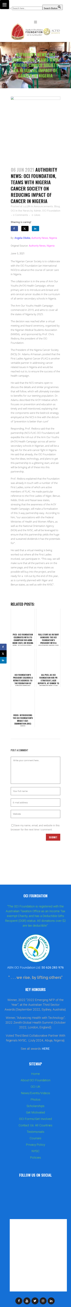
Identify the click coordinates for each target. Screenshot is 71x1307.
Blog (57, 206)
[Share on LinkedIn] (35, 228)
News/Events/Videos (35, 1093)
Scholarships (36, 1106)
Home (35, 1074)
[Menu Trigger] (4, 4)
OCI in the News (20, 210)
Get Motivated (35, 1112)
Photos (35, 1099)
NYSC (36, 1151)
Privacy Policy (35, 1145)
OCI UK (35, 1087)
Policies (35, 1157)
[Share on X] (25, 228)
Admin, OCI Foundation (47, 210)
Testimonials (35, 1132)
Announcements (43, 206)
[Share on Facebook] (14, 228)
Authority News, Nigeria (44, 237)
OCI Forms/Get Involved (35, 1119)
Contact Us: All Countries (36, 1125)
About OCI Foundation (35, 1080)
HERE (46, 1049)
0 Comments (20, 215)
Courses (35, 1138)
